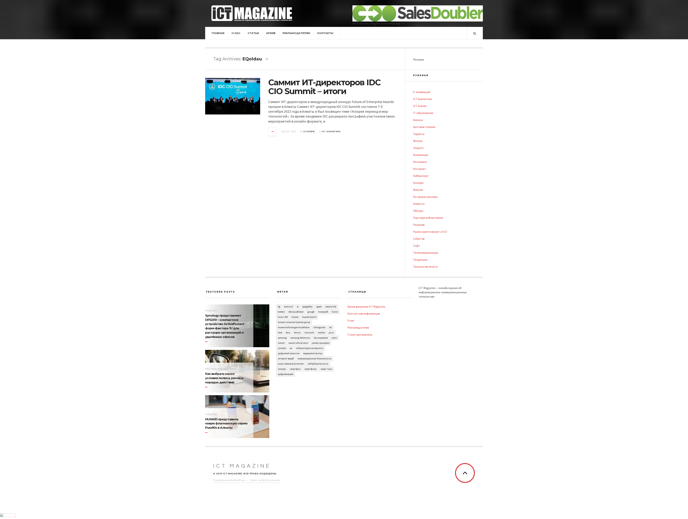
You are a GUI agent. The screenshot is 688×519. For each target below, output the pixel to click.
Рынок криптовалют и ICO (430, 231)
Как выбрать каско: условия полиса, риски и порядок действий (224, 378)
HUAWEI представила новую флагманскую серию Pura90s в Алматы (226, 423)
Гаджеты (418, 134)
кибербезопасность (318, 363)
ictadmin (309, 131)
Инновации (420, 155)
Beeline (281, 311)
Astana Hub (330, 306)
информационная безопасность (314, 358)
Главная (218, 33)
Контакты (325, 33)
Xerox (334, 337)
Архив (270, 33)
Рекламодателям (296, 33)
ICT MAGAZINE (242, 466)
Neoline (321, 332)
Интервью (420, 162)
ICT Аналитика (331, 131)
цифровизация (285, 374)
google (310, 311)
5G (279, 306)
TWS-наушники (321, 337)
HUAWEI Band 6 (309, 317)
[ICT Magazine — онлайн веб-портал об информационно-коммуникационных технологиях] (251, 13)
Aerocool (288, 306)
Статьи (253, 33)
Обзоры (418, 210)
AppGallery (307, 306)
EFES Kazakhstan (296, 311)
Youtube (282, 348)
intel (280, 332)
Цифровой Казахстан (289, 353)
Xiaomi (281, 343)
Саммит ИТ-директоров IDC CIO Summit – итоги (324, 86)
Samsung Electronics (300, 337)
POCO (331, 332)
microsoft (309, 332)
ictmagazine (319, 327)
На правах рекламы (425, 196)
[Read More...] (272, 131)
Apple (319, 306)
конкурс (282, 368)
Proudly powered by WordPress (229, 480)
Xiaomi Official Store (298, 343)
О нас (235, 33)
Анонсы (418, 120)
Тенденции (420, 259)
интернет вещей (286, 358)
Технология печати (425, 266)
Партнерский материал (428, 217)
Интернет (419, 169)
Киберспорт (421, 176)
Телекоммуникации (425, 252)
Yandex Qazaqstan (320, 343)
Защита (418, 148)
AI (297, 306)
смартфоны (310, 368)
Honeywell (323, 311)
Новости (418, 203)
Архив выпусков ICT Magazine (366, 306)
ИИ (291, 348)
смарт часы (326, 368)
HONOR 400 (283, 317)
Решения (418, 224)
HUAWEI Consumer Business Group (294, 322)
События (418, 238)
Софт (416, 245)
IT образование (423, 113)
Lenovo (297, 332)
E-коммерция (421, 92)
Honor (335, 311)
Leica (288, 332)
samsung (282, 337)
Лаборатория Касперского (309, 348)
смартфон (295, 368)
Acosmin (275, 480)
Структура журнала (359, 334)
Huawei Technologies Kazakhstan (294, 327)
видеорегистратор (312, 353)
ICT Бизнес (420, 106)
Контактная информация (363, 313)
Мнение (418, 190)
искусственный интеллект (291, 363)
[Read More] (207, 342)
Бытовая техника (424, 127)
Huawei (295, 317)
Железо (418, 141)
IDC (330, 327)
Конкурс (418, 183)
